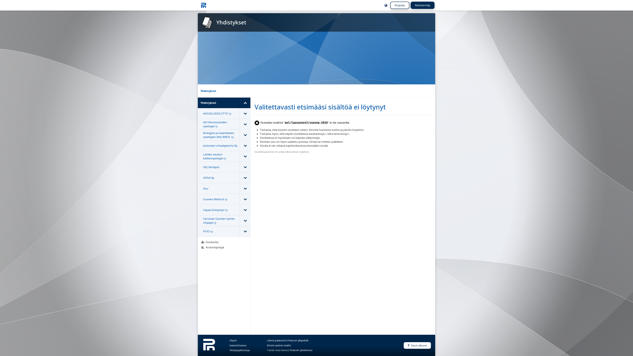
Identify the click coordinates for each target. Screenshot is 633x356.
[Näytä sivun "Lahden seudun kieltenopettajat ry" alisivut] (245, 156)
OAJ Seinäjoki (211, 167)
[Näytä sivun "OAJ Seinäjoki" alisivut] (245, 167)
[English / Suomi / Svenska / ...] (386, 5)
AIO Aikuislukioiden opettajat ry (215, 124)
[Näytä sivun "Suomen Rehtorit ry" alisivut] (245, 199)
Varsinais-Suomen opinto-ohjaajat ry (219, 220)
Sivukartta (212, 242)
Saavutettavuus (237, 345)
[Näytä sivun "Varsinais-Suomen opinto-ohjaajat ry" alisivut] (245, 220)
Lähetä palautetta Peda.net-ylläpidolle (288, 340)
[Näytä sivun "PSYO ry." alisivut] (245, 231)
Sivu (205, 188)
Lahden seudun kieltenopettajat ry (214, 156)
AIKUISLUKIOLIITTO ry (217, 113)
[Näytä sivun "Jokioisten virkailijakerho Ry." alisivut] (245, 145)
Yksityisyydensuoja (239, 350)
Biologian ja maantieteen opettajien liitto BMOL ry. (218, 135)
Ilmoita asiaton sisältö (279, 345)
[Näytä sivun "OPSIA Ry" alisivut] (245, 178)
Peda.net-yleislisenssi (301, 350)
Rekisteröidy (422, 5)
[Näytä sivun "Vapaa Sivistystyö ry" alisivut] (245, 210)
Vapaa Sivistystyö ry (215, 210)
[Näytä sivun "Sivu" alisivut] (245, 188)
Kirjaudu (400, 5)
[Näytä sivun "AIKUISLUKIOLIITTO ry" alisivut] (245, 113)
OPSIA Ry (208, 178)
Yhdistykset (208, 91)
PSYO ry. (208, 231)
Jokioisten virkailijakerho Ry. (220, 146)
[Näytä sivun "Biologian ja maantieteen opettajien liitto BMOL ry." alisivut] (245, 135)
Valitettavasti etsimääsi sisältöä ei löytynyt (320, 106)
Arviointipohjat (215, 247)
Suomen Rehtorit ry (215, 199)
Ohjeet (233, 340)
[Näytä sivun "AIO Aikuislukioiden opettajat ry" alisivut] (245, 124)
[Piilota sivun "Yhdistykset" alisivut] (245, 103)
